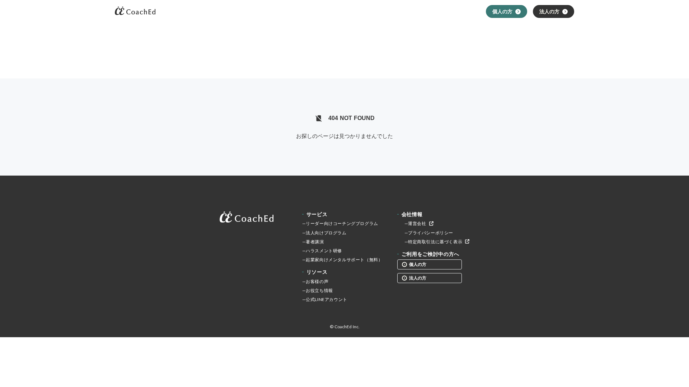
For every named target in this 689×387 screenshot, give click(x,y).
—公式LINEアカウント (324, 299)
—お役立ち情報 (317, 290)
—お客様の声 (315, 281)
